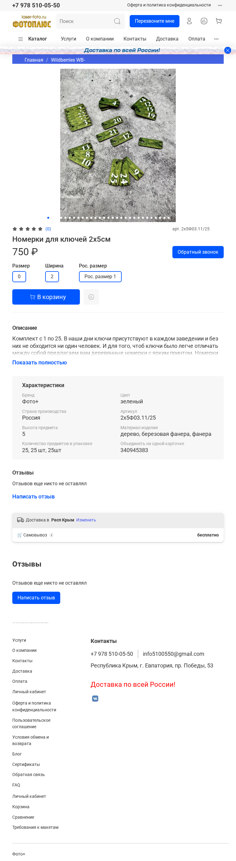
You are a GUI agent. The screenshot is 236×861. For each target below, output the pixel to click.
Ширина (54, 266)
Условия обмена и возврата (30, 741)
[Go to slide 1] (48, 218)
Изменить (86, 519)
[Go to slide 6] (70, 218)
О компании (100, 39)
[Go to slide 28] (164, 218)
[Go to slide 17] (117, 218)
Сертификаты (26, 764)
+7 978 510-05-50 (36, 5)
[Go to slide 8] (78, 218)
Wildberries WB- (68, 60)
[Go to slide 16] (113, 218)
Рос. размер (93, 266)
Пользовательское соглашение (31, 724)
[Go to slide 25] (151, 218)
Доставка (167, 39)
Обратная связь (28, 774)
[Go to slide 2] (52, 218)
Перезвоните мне (154, 21)
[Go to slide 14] (104, 218)
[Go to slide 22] (139, 218)
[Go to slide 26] (156, 218)
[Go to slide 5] (65, 218)
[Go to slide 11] (91, 218)
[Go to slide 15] (108, 218)
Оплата (196, 39)
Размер (21, 266)
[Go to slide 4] (61, 218)
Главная (34, 60)
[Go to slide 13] (100, 218)
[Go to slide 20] (130, 218)
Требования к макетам (35, 827)
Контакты (135, 39)
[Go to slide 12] (95, 218)
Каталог (37, 39)
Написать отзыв (36, 598)
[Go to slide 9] (83, 218)
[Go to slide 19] (126, 218)
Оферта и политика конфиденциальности (169, 5)
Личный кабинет (29, 691)
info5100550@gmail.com (173, 654)
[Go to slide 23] (143, 218)
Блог (17, 754)
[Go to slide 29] (169, 218)
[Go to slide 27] (160, 218)
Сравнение (23, 817)
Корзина (21, 806)
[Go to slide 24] (147, 218)
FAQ (16, 785)
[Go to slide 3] (57, 218)
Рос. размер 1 (100, 276)
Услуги (68, 39)
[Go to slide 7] (74, 218)
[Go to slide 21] (134, 218)
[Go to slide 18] (121, 218)
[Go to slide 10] (87, 218)
